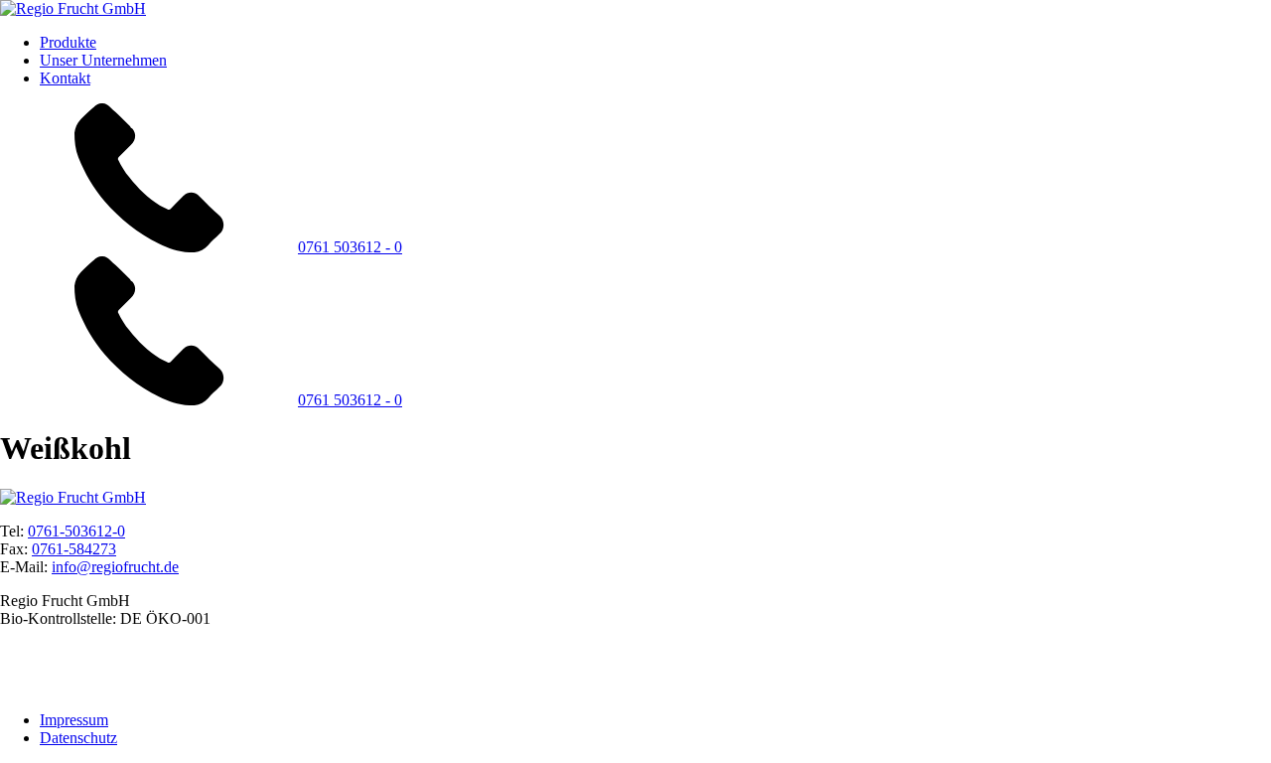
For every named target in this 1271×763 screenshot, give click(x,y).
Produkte (68, 42)
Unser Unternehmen (103, 60)
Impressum (74, 719)
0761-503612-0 (76, 531)
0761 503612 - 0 (350, 246)
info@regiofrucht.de (115, 566)
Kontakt (65, 78)
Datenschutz (78, 737)
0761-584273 (74, 548)
